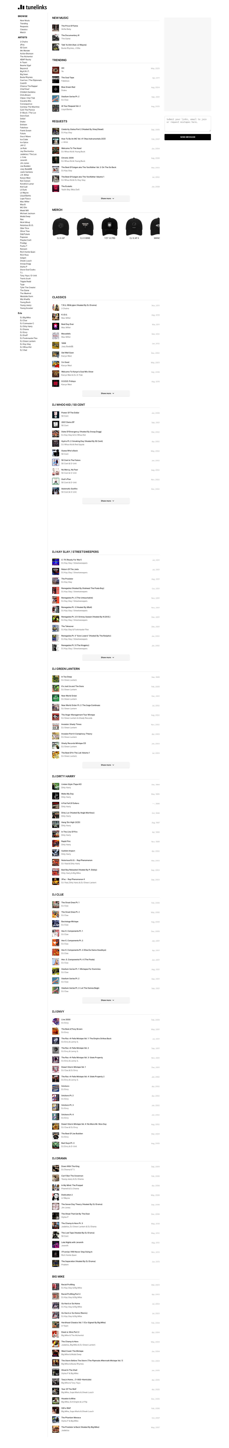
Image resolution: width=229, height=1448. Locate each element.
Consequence (26, 104)
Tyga (22, 284)
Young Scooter (26, 308)
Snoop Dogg (25, 264)
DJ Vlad (23, 350)
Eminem (23, 124)
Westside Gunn (26, 296)
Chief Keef (24, 89)
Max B (23, 204)
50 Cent (23, 47)
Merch (23, 32)
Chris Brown (25, 95)
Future (23, 133)
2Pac (22, 44)
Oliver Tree (25, 231)
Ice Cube (24, 139)
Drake (22, 121)
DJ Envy (23, 332)
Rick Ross (24, 255)
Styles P (23, 266)
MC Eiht (23, 207)
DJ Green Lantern (28, 341)
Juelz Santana (26, 172)
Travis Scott (25, 278)
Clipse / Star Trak (27, 98)
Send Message (187, 137)
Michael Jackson (27, 213)
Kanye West (25, 178)
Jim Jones (24, 163)
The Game (24, 290)
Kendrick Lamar (27, 184)
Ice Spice (24, 142)
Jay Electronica (27, 151)
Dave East (24, 116)
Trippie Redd (25, 281)
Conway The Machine (29, 107)
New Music (25, 20)
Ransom (23, 249)
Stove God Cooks (27, 269)
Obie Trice (24, 228)
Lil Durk (23, 190)
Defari (22, 118)
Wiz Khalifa (25, 299)
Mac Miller (24, 201)
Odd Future (25, 234)
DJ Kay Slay (25, 344)
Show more (106, 198)
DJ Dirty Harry (26, 326)
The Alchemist (26, 56)
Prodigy (23, 243)
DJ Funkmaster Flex (28, 338)
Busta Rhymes (26, 77)
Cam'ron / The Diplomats (31, 80)
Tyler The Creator (27, 287)
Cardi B (23, 83)
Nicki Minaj (25, 222)
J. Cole (23, 157)
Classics (23, 29)
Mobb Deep (25, 216)
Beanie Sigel (25, 65)
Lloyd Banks (25, 195)
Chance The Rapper (29, 86)
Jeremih (23, 160)
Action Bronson (26, 53)
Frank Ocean (25, 130)
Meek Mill (24, 210)
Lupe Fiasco (25, 198)
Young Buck (25, 302)
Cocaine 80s (25, 101)
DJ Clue (23, 320)
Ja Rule (23, 148)
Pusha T (23, 246)
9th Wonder (25, 50)
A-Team (23, 62)
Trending (24, 23)
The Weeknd (25, 293)
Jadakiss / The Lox (28, 154)
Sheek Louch (26, 261)
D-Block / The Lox (28, 113)
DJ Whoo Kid (25, 347)
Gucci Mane (25, 136)
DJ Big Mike (25, 317)
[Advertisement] (106, 270)
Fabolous (24, 127)
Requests (24, 26)
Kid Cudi (23, 187)
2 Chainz (24, 42)
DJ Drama (24, 329)
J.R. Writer (24, 175)
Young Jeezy (25, 305)
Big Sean (24, 74)
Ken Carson (25, 181)
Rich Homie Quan (27, 252)
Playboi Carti (25, 240)
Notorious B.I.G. (26, 225)
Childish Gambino (27, 92)
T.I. (21, 272)
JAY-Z (23, 145)
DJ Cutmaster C (27, 323)
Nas (22, 219)
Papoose (24, 237)
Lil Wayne (24, 192)
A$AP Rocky (25, 59)
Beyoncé (24, 68)
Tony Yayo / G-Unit (28, 275)
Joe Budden (25, 166)
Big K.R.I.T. (24, 71)
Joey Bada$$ (26, 169)
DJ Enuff (24, 335)
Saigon (23, 258)
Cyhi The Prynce (27, 110)
